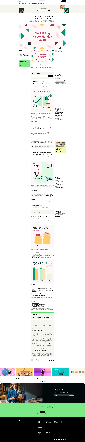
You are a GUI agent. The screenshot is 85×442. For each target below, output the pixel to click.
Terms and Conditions (65, 397)
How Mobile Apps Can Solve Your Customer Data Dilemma (41, 317)
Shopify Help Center (48, 422)
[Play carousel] (42, 381)
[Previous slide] (40, 381)
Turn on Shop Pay (37, 146)
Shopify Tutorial (40, 3)
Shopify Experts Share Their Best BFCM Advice (38, 304)
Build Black (39, 433)
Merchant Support (48, 421)
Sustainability (39, 432)
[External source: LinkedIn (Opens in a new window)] (63, 439)
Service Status (40, 427)
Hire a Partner (47, 423)
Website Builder (47, 433)
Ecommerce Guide (23, 3)
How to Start (28, 3)
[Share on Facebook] (50, 360)
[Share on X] (51, 360)
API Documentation (55, 422)
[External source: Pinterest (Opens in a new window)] (65, 439)
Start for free (58, 151)
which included (39, 186)
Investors (39, 422)
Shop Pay (62, 422)
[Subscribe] (49, 10)
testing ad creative (37, 288)
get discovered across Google (38, 205)
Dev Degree (54, 423)
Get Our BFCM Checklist (35, 303)
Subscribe (71, 395)
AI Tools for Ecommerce (34, 3)
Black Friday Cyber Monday (43, 65)
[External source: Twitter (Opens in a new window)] (56, 439)
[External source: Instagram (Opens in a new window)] (59, 439)
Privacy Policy (71, 397)
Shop (61, 421)
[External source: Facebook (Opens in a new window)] (54, 439)
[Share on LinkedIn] (53, 360)
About (39, 421)
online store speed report (39, 142)
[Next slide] (44, 381)
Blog (19, 3)
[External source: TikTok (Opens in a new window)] (61, 439)
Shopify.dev (54, 421)
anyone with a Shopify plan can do (41, 202)
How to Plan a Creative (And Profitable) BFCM (38, 306)
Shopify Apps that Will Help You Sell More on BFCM (39, 305)
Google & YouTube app (38, 204)
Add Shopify (57, 216)
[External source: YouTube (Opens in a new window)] (58, 439)
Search (64, 3)
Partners (39, 423)
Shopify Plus (62, 423)
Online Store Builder (48, 432)
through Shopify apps (42, 128)
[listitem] (42, 373)
